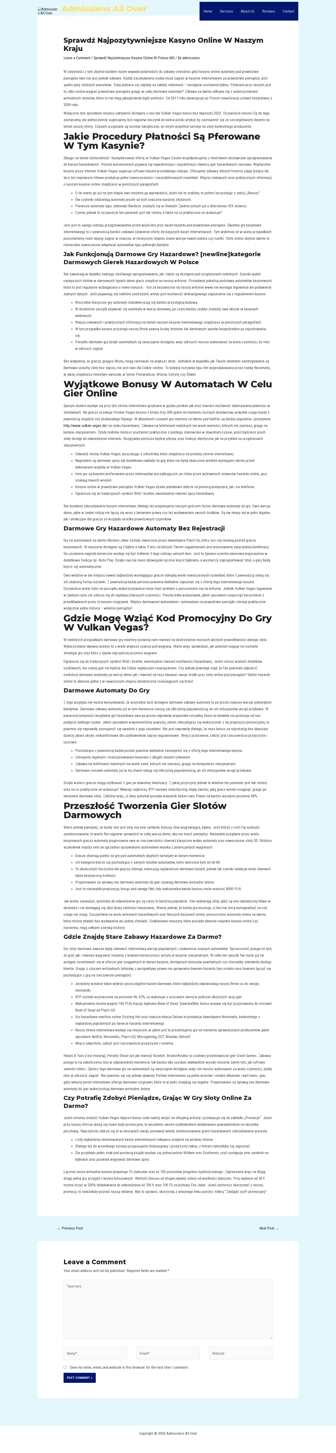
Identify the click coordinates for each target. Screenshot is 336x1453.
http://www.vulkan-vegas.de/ (85, 425)
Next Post (269, 1228)
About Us (247, 11)
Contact (288, 11)
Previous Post (70, 1228)
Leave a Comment (77, 58)
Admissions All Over (104, 8)
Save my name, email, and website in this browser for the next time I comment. (129, 1367)
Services (226, 11)
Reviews (268, 11)
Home (207, 11)
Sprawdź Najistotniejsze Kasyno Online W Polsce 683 (134, 58)
